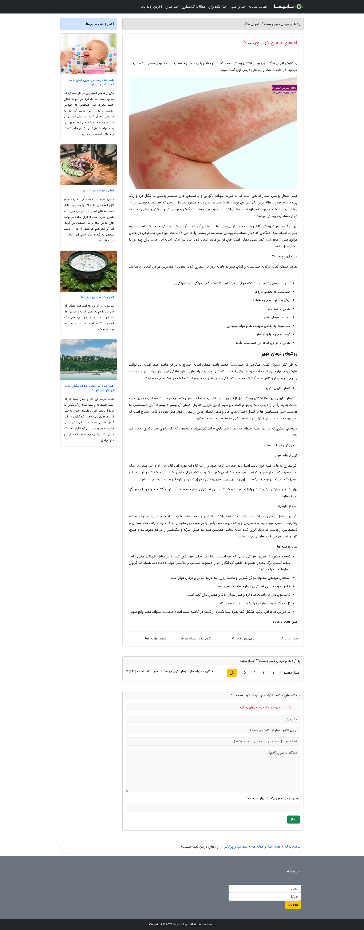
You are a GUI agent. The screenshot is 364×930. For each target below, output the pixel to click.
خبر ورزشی (238, 6)
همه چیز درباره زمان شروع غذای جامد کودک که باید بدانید (91, 82)
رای (232, 672)
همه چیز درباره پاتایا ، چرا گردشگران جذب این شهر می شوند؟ (89, 388)
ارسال (293, 819)
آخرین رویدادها (151, 6)
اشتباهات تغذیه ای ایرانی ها (97, 297)
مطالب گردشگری (193, 6)
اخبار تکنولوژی (218, 6)
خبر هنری (171, 6)
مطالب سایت (258, 6)
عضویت (293, 904)
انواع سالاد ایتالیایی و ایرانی (98, 190)
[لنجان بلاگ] (288, 7)
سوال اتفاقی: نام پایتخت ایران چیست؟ (273, 798)
